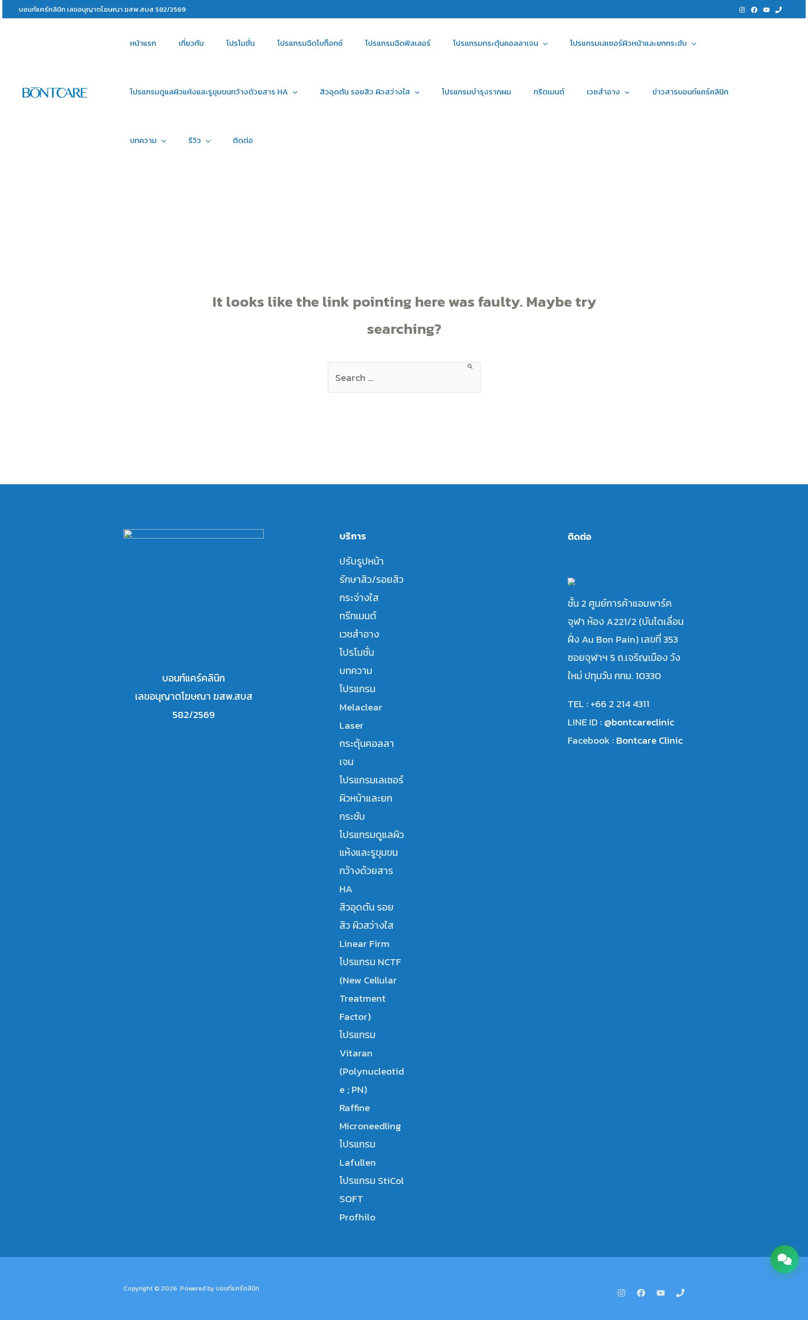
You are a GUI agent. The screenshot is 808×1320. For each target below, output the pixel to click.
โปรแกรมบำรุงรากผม (476, 92)
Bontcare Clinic (649, 740)
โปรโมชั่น (240, 43)
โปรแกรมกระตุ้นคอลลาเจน (495, 43)
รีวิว (194, 140)
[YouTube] (766, 10)
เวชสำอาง (603, 92)
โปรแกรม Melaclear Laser (360, 707)
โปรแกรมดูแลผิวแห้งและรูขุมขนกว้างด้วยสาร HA (209, 92)
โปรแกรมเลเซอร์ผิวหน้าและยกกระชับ (628, 43)
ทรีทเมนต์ (357, 616)
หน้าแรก (143, 43)
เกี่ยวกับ (191, 43)
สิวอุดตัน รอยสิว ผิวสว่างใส (365, 92)
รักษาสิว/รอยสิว (371, 579)
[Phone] (778, 10)
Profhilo (357, 1217)
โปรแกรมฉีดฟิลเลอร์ (398, 43)
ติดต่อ (243, 140)
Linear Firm (364, 943)
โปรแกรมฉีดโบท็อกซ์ (310, 43)
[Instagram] (742, 10)
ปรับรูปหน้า (361, 561)
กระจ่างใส (359, 597)
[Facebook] (754, 10)
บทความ (143, 140)
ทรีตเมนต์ (549, 92)
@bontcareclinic (639, 722)
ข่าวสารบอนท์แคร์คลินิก (690, 92)
